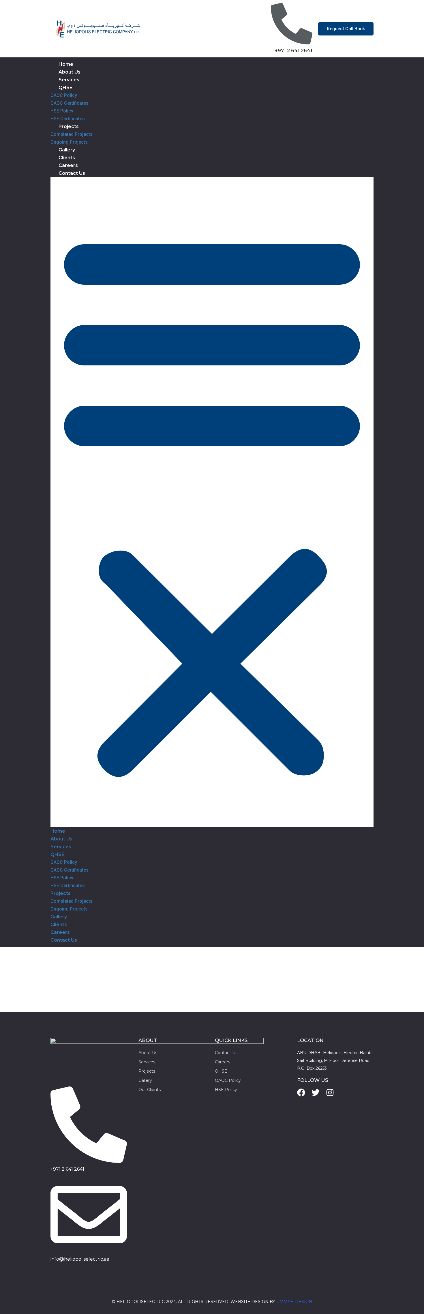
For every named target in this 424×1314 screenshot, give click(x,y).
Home (66, 64)
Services (69, 79)
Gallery (67, 150)
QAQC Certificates (69, 103)
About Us (69, 72)
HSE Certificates (67, 118)
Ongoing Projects (69, 142)
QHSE (65, 87)
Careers (68, 165)
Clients (67, 157)
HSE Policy (61, 111)
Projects (69, 126)
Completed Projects (71, 134)
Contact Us (72, 173)
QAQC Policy (63, 95)
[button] (212, 502)
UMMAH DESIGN (294, 1301)
